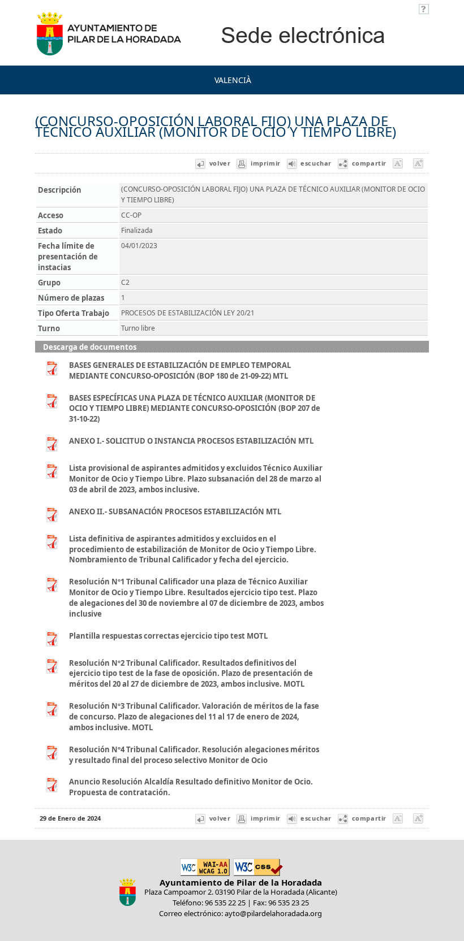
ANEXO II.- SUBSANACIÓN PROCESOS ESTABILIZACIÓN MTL (175, 511)
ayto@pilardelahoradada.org (273, 913)
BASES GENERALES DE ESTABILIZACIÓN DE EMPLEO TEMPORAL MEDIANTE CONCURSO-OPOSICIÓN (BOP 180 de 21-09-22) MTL (180, 370)
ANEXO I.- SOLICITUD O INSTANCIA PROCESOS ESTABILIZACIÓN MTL (191, 441)
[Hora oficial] (424, 8)
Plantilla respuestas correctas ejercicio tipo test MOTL (168, 636)
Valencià (232, 80)
